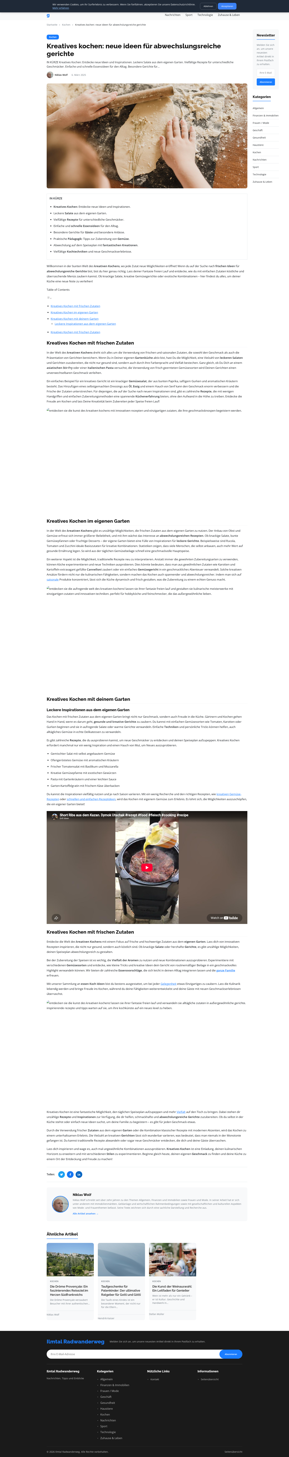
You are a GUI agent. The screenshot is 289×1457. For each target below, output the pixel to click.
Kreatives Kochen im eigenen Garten (74, 312)
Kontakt (154, 1379)
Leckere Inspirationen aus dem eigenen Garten (85, 324)
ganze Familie (225, 970)
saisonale (53, 579)
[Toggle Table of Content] (49, 298)
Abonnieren (266, 81)
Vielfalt (181, 1112)
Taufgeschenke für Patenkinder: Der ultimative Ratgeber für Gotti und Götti (121, 1291)
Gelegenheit (168, 984)
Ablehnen (208, 6)
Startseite (52, 24)
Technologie (205, 15)
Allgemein (106, 1379)
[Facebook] (70, 1174)
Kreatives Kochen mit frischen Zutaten (75, 306)
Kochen (66, 24)
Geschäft (106, 1397)
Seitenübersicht (209, 1379)
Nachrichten (172, 15)
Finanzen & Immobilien (114, 1385)
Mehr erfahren (61, 8)
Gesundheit (107, 1403)
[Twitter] (61, 1174)
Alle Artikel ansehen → (86, 1213)
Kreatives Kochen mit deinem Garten (75, 319)
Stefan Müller (156, 1314)
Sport (188, 15)
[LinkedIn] (79, 1174)
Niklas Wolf (82, 1195)
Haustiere (106, 1409)
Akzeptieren (227, 6)
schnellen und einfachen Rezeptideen (91, 799)
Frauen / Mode (109, 1391)
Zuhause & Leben (229, 15)
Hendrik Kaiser (106, 1318)
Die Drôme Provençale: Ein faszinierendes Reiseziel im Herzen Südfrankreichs (69, 1291)
